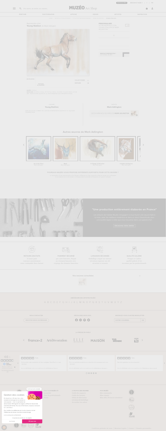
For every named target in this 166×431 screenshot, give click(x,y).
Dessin (95, 14)
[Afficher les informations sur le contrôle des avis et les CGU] (15, 367)
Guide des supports (79, 393)
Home (50, 18)
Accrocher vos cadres (79, 402)
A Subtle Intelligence (126, 164)
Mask (65, 164)
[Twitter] (89, 321)
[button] (4, 427)
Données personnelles (143, 428)
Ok (143, 320)
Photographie (48, 14)
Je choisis (12, 421)
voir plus (24, 364)
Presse (46, 397)
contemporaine (54, 110)
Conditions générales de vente (102, 428)
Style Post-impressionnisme (82, 18)
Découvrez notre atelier (124, 226)
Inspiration (142, 14)
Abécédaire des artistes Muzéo (83, 298)
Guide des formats (78, 395)
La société (47, 393)
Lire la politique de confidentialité (12, 415)
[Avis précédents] (18, 363)
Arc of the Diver (39, 164)
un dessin (38, 110)
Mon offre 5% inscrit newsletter (111, 397)
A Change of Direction (97, 164)
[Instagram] (81, 321)
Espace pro (121, 2)
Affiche (73, 14)
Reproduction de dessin (62, 18)
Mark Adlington (98, 18)
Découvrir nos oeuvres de (110, 113)
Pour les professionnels (52, 395)
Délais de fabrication (79, 397)
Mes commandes (106, 393)
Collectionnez (80, 80)
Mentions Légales (120, 428)
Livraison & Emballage (80, 400)
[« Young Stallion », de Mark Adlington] (82, 282)
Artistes (117, 14)
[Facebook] (77, 321)
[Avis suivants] (164, 363)
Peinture (22, 14)
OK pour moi (32, 421)
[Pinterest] (85, 321)
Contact (131, 428)
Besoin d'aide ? (136, 2)
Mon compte (104, 395)
